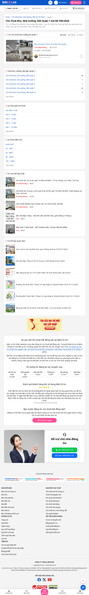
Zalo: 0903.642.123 (66, 455)
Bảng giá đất (5, 551)
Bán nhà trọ (5, 510)
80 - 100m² (10, 157)
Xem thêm (10, 96)
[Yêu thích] (81, 56)
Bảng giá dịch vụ (51, 523)
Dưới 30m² (10, 144)
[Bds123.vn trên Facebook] (39, 579)
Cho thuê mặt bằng (52, 504)
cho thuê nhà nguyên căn (17, 349)
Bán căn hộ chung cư (8, 491)
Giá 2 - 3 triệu (11, 114)
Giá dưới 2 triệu (12, 110)
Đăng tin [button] (77, 2)
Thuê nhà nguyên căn (53, 495)
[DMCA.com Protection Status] (53, 587)
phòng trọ (50, 349)
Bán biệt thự (5, 501)
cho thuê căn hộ (75, 347)
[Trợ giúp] (83, 587)
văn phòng (67, 349)
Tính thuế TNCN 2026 (8, 554)
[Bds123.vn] (9, 2)
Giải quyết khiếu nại (53, 532)
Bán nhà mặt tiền (7, 498)
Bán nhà (4, 495)
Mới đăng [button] (71, 35)
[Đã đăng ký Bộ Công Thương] (39, 587)
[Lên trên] (83, 580)
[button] (50, 3)
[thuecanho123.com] (34, 479)
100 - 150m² (10, 161)
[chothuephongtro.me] (75, 479)
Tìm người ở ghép (52, 514)
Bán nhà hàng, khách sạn (10, 514)
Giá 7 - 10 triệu (11, 127)
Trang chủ (4, 520)
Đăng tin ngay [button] (45, 420)
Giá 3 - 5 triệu (11, 119)
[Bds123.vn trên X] (44, 579)
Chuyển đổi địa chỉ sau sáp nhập (12, 548)
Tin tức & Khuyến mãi (53, 520)
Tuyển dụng (5, 526)
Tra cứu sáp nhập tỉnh (8, 545)
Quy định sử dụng (7, 532)
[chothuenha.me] (54, 479)
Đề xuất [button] (63, 35)
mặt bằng (58, 349)
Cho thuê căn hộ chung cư (55, 491)
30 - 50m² (9, 148)
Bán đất (4, 504)
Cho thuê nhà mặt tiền (54, 498)
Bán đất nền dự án (7, 507)
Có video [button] (80, 35)
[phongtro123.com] (13, 479)
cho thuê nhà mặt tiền (36, 349)
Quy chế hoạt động (8, 529)
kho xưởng (76, 349)
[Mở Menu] (84, 2)
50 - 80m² (9, 153)
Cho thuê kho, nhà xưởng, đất (56, 510)
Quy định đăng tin (52, 529)
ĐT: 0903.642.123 (66, 450)
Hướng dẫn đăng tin (53, 526)
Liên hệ (3, 539)
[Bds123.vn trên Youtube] (50, 580)
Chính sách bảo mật (8, 535)
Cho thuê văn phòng (53, 507)
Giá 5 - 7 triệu (11, 123)
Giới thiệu (4, 523)
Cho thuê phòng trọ (53, 501)
